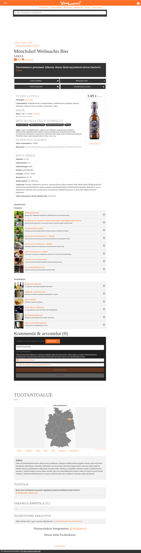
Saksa (30, 43)
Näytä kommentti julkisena (27, 360)
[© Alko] (94, 120)
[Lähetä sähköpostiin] (15, 59)
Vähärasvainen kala (37, 125)
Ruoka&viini (78, 7)
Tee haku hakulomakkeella (30, 551)
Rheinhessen (74, 451)
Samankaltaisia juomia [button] (81, 87)
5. (52, 438)
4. (50, 435)
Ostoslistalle (28, 60)
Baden (19, 451)
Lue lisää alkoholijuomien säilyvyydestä (67, 521)
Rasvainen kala (22, 125)
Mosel (38, 451)
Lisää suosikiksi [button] (36, 81)
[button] (4, 3)
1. (51, 443)
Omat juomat (97, 7)
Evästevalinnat (60, 546)
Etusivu (17, 43)
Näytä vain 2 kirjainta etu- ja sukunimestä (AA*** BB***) (35, 364)
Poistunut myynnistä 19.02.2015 (27, 46)
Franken (29, 451)
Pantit (35, 114)
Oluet (19, 70)
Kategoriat (68, 7)
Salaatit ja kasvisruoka (55, 125)
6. (52, 433)
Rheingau (62, 451)
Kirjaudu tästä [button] (82, 81)
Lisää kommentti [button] (35, 87)
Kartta (87, 7)
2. (57, 435)
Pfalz (53, 451)
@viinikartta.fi (78, 528)
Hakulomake (44, 7)
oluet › (24, 43)
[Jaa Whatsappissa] (19, 59)
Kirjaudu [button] (51, 341)
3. (48, 434)
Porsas (67, 125)
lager (31, 100)
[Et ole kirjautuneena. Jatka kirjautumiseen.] (138, 3)
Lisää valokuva (94, 144)
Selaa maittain (56, 7)
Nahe (46, 451)
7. (52, 435)
